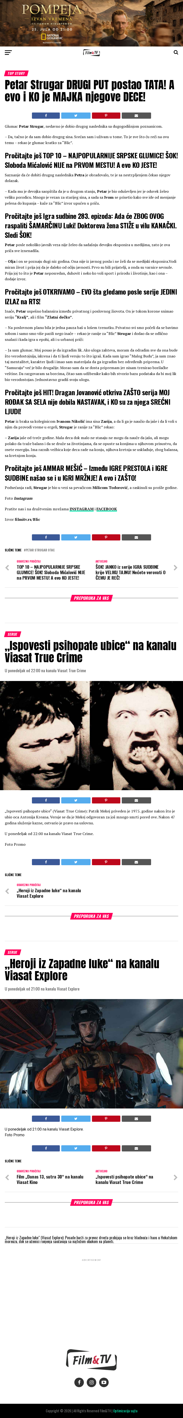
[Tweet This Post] (75, 116)
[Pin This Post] (106, 116)
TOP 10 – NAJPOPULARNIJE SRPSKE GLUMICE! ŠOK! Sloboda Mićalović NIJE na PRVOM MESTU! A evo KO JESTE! (91, 160)
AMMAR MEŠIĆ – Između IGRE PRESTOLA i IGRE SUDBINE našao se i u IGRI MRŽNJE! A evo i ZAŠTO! (86, 472)
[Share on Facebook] (46, 116)
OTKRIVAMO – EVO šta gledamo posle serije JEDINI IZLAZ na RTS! (91, 296)
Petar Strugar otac (40, 550)
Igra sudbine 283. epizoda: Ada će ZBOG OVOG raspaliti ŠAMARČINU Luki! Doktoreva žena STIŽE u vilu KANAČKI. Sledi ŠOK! (91, 225)
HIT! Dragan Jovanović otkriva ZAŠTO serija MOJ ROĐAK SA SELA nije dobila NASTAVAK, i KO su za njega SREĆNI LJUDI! (87, 401)
